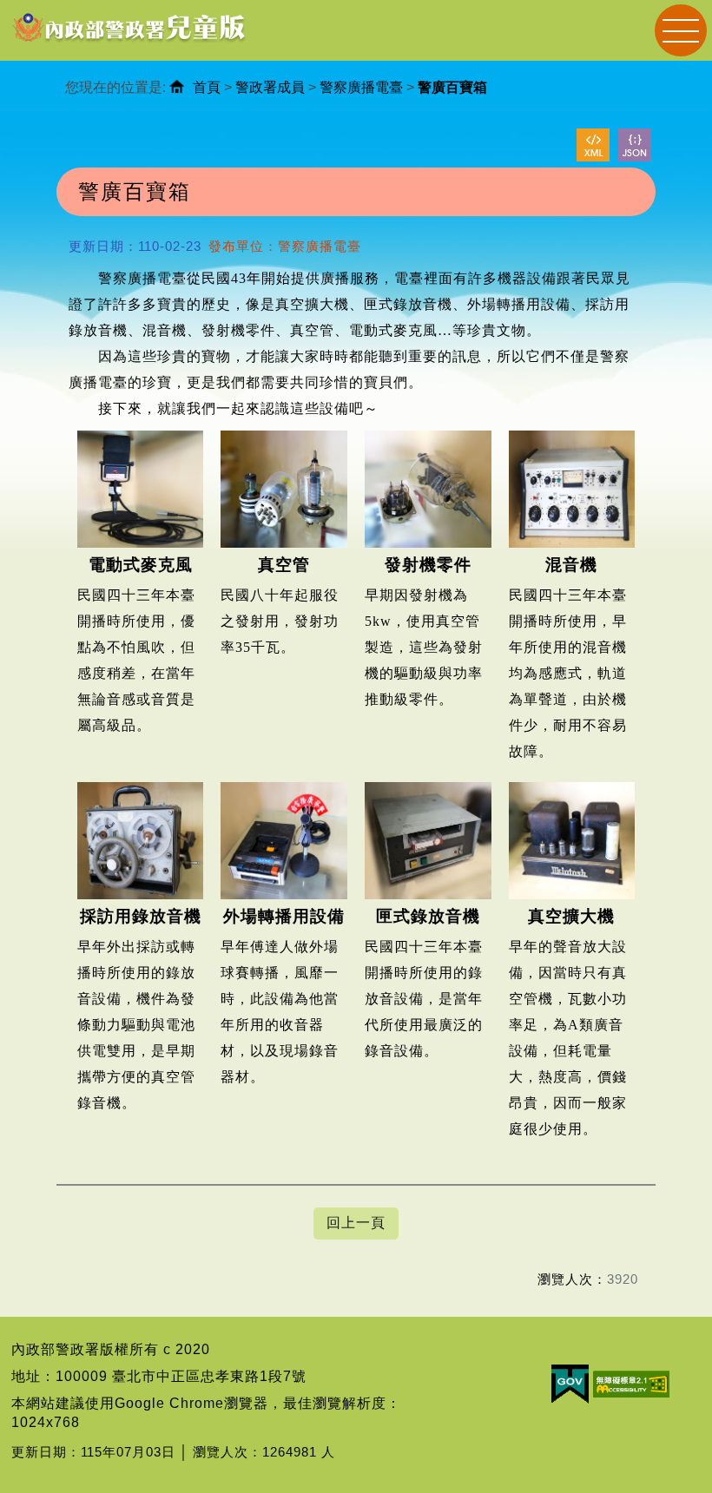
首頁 (207, 87)
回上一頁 (356, 1222)
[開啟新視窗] (593, 144)
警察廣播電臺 (361, 87)
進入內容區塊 (44, 9)
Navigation (681, 30)
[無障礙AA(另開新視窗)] (631, 1383)
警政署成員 (270, 87)
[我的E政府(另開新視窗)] (570, 1383)
